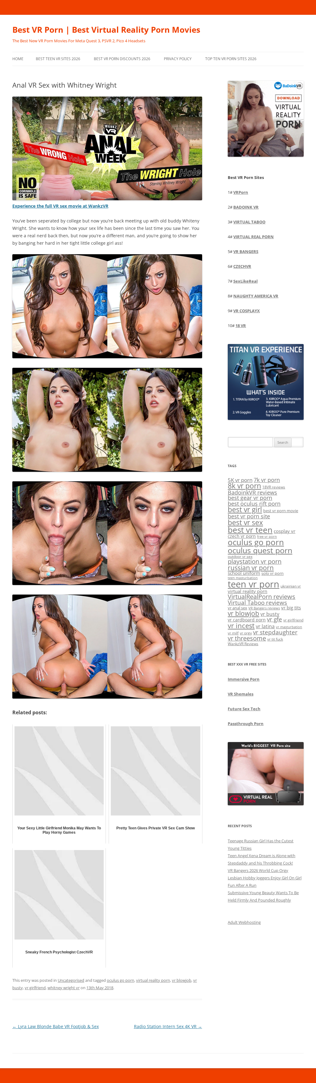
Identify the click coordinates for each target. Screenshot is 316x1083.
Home (17, 58)
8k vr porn (244, 486)
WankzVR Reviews (243, 643)
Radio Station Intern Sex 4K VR (168, 1026)
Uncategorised (71, 980)
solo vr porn (272, 573)
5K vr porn (240, 479)
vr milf (233, 632)
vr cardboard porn (247, 620)
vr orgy (246, 632)
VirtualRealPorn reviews (261, 596)
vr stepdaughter (275, 632)
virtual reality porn (153, 980)
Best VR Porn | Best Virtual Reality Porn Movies (106, 29)
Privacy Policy (178, 58)
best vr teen (250, 530)
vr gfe (274, 619)
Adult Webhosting (244, 922)
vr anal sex (237, 608)
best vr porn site (249, 516)
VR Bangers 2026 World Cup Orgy (258, 870)
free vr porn (267, 536)
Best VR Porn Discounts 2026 (122, 58)
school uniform (244, 573)
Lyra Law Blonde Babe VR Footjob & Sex (55, 1026)
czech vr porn (242, 536)
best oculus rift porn (254, 503)
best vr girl (245, 509)
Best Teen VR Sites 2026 (58, 58)
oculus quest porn (260, 550)
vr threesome (247, 638)
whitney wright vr (64, 987)
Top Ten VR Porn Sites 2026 (230, 58)
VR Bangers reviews (264, 608)
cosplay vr (284, 531)
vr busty (269, 614)
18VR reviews (273, 487)
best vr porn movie (280, 510)
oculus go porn (120, 980)
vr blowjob (181, 980)
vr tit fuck (275, 639)
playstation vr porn (254, 561)
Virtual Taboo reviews (257, 602)
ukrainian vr (291, 585)
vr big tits (291, 607)
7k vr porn (267, 479)
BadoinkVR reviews (252, 492)
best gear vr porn (250, 497)
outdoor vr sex (240, 556)
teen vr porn (253, 584)
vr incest (241, 625)
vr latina (265, 626)
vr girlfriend (35, 987)
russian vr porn (251, 567)
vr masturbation (289, 627)
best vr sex (245, 522)
